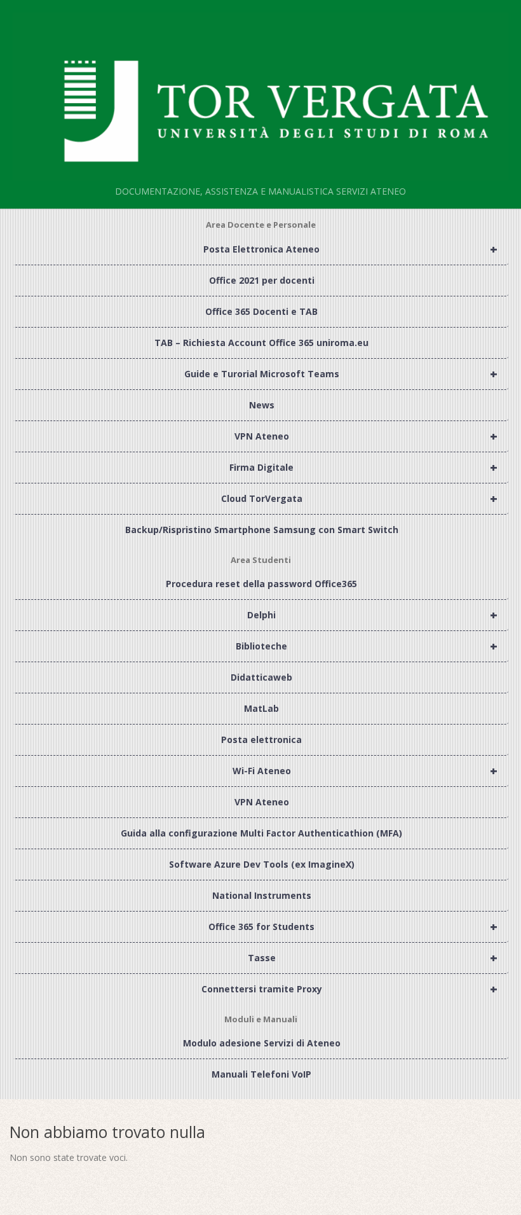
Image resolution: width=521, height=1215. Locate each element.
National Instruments (261, 895)
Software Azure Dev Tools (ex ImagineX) (262, 864)
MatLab (261, 708)
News (261, 405)
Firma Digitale (363, 467)
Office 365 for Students (352, 926)
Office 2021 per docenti (262, 280)
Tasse (372, 957)
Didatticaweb (261, 677)
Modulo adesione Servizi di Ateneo (262, 1043)
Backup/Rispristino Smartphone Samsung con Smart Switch (261, 530)
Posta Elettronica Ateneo (350, 249)
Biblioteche (366, 646)
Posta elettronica (261, 739)
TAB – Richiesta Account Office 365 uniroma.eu (261, 343)
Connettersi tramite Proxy (349, 988)
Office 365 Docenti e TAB (261, 311)
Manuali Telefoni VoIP (261, 1074)
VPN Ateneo (365, 436)
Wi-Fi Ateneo (365, 770)
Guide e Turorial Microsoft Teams (340, 373)
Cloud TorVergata (359, 498)
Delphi (372, 614)
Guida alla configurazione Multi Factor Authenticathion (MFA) (261, 833)
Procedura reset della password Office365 (261, 584)
